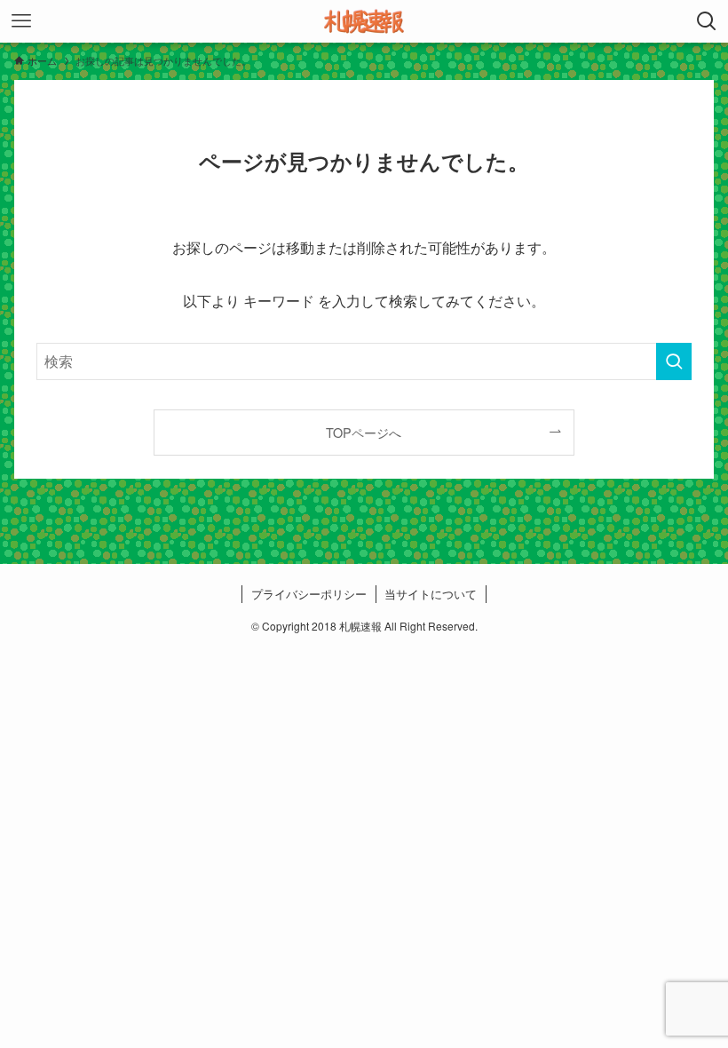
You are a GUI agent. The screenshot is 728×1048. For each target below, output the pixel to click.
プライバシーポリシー (309, 593)
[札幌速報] (364, 21)
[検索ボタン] (706, 21)
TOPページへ (363, 432)
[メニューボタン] (21, 21)
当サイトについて (430, 593)
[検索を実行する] (674, 361)
